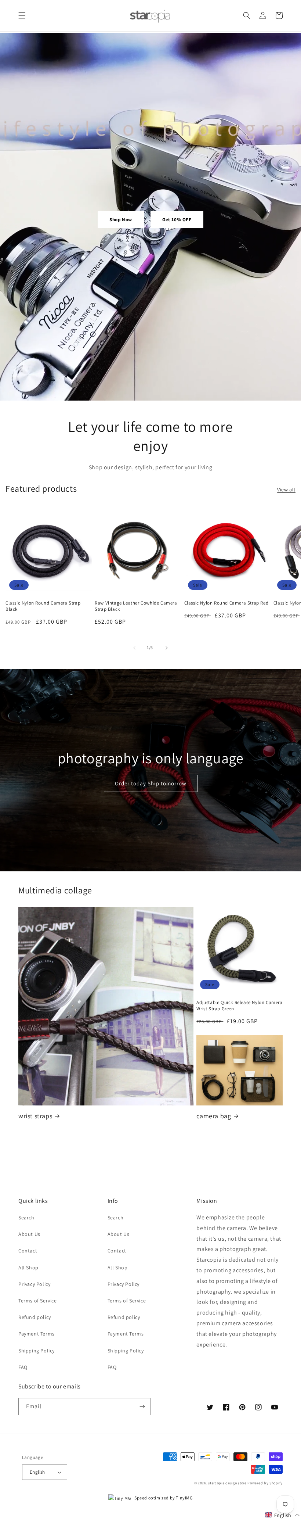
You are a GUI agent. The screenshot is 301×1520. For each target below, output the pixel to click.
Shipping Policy (36, 1350)
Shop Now (120, 219)
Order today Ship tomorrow (150, 783)
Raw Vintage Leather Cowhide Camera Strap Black (136, 606)
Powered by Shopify (265, 1483)
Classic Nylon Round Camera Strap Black (43, 606)
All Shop (28, 1267)
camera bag (213, 1116)
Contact (27, 1250)
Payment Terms (36, 1333)
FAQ (23, 1367)
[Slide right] (167, 648)
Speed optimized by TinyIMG (163, 1498)
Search (26, 1217)
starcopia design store (227, 1483)
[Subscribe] (142, 1406)
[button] (22, 15)
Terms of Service (37, 1300)
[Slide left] (134, 648)
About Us (29, 1234)
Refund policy (34, 1317)
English (37, 1472)
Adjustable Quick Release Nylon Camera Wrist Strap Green (239, 1006)
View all (286, 489)
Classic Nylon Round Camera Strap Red (226, 603)
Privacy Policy (34, 1284)
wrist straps (35, 1116)
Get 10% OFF (177, 219)
